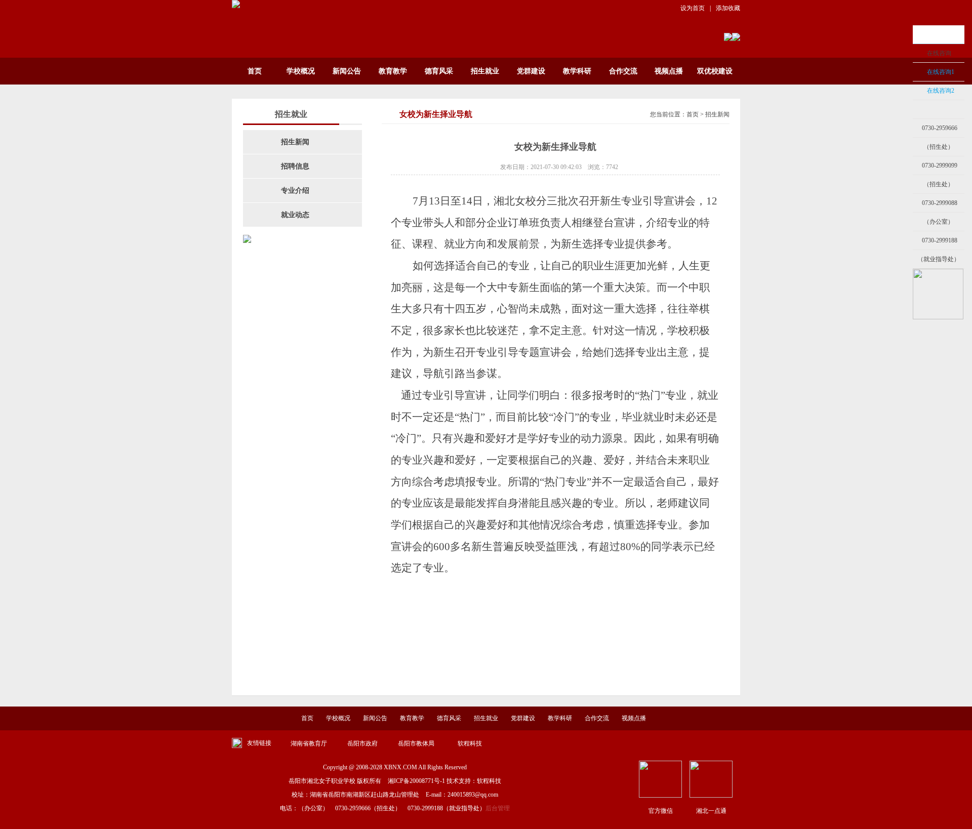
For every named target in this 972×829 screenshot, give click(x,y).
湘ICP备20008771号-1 (416, 780)
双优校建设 (715, 71)
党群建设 (531, 71)
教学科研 (577, 71)
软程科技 (470, 743)
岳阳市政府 (362, 743)
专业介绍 (295, 190)
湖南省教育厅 (309, 743)
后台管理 (497, 808)
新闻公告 (347, 71)
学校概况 (301, 71)
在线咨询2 (940, 90)
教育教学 (393, 71)
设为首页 (692, 8)
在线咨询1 (940, 71)
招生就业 (485, 71)
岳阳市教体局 (416, 743)
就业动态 (295, 215)
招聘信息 (295, 166)
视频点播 (669, 71)
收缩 (900, 110)
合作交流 (623, 71)
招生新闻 (295, 142)
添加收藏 (728, 8)
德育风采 (439, 71)
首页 (255, 71)
